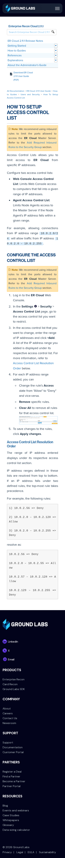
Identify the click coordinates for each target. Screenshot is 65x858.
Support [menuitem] (8, 742)
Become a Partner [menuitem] (14, 781)
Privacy (7, 852)
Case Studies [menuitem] (11, 815)
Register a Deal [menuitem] (12, 771)
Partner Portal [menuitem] (11, 786)
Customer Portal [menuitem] (13, 752)
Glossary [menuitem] (8, 825)
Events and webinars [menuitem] (16, 810)
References (14, 55)
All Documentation (15, 91)
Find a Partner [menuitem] (11, 776)
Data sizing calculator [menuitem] (16, 830)
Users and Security (30, 94)
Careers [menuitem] (8, 713)
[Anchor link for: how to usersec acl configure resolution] (17, 446)
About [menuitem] (7, 708)
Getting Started (17, 45)
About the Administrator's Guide (27, 65)
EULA (31, 852)
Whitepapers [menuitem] (11, 820)
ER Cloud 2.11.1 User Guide (39, 91)
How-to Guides (17, 50)
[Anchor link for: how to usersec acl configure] (37, 260)
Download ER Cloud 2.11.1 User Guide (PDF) (23, 76)
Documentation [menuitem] (13, 747)
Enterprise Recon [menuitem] (13, 679)
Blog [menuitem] (5, 805)
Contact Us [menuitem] (10, 718)
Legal (19, 852)
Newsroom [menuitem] (9, 723)
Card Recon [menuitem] (10, 684)
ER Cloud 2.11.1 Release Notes (25, 41)
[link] (20, 8)
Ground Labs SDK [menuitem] (14, 689)
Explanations (15, 60)
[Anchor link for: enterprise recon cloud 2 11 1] (45, 26)
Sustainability (47, 852)
